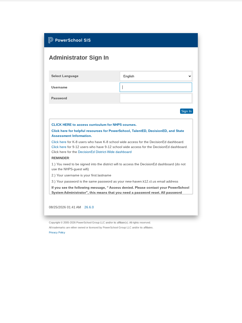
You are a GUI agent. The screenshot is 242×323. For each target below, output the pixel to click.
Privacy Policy (57, 232)
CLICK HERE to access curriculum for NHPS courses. (94, 125)
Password (59, 98)
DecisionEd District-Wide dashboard (105, 152)
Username (59, 87)
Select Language (64, 76)
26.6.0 (89, 207)
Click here (59, 142)
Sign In (186, 111)
